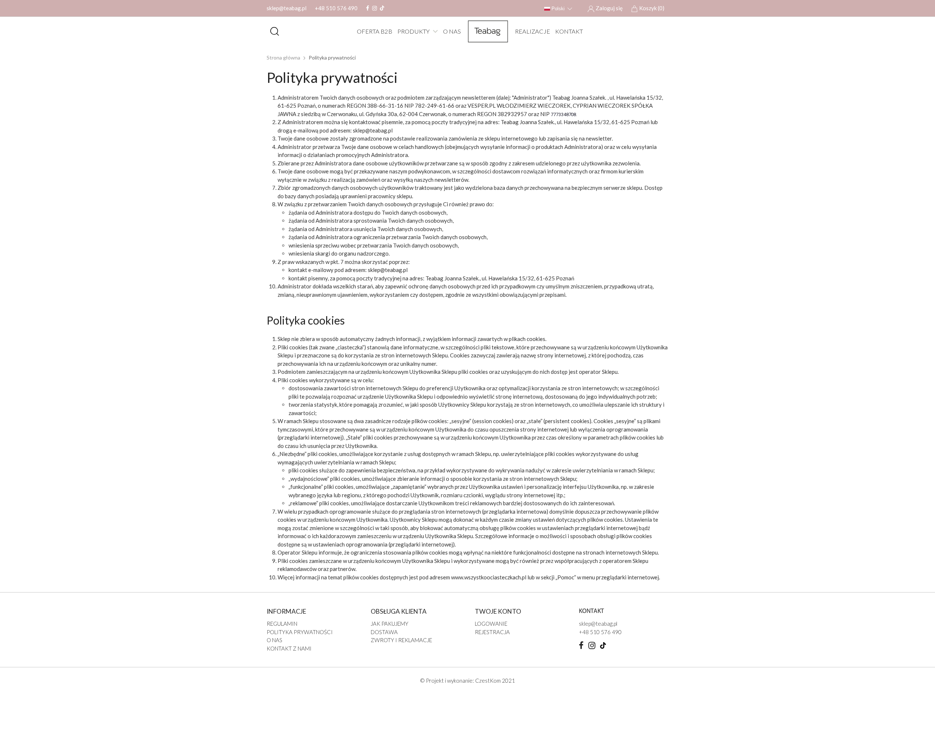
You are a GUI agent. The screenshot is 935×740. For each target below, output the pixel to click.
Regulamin (282, 623)
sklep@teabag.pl (286, 8)
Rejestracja (492, 632)
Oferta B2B (374, 31)
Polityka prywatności (300, 632)
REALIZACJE (532, 31)
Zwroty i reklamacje (401, 640)
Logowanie (491, 623)
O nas (452, 31)
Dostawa (384, 632)
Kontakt (569, 31)
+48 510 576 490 (336, 8)
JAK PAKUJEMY (389, 623)
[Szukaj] (275, 31)
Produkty (413, 31)
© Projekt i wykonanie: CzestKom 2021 (467, 680)
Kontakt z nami (289, 648)
